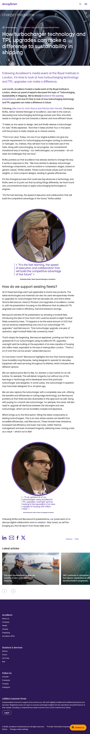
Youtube (5, 684)
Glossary (69, 539)
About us (5, 618)
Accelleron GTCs (8, 636)
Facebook (6, 680)
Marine (5, 651)
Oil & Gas (5, 658)
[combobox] (80, 3)
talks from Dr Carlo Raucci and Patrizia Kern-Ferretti (37, 108)
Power (4, 654)
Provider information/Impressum (59, 726)
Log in (6, 713)
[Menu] (85, 4)
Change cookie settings (19, 729)
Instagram (6, 687)
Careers (5, 629)
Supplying (6, 632)
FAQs (77, 539)
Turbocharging (11, 27)
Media (4, 625)
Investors (5, 622)
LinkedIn (5, 677)
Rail (3, 661)
